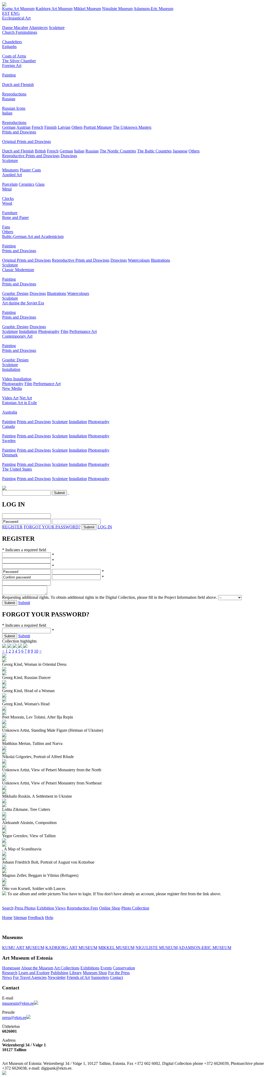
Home (7, 917)
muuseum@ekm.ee (18, 1003)
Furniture (9, 212)
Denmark (10, 455)
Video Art (10, 398)
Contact (116, 977)
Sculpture (57, 27)
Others (77, 127)
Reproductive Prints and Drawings (31, 156)
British (40, 151)
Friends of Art (78, 977)
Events (106, 968)
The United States (17, 469)
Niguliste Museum (117, 8)
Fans (6, 227)
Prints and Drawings (19, 132)
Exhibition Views (51, 908)
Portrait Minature (98, 127)
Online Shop (109, 908)
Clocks (8, 198)
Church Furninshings (19, 32)
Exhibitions (89, 968)
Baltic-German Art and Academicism (33, 236)
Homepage (11, 968)
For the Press (119, 972)
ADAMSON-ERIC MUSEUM (205, 947)
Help (49, 917)
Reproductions (14, 94)
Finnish (50, 127)
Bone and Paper (15, 217)
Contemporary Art (17, 336)
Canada (8, 426)
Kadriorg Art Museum (54, 8)
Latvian (64, 127)
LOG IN (105, 527)
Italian (7, 113)
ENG (15, 13)
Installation (28, 331)
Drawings (69, 156)
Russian (8, 99)
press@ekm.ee (14, 1017)
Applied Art (12, 175)
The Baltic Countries (154, 151)
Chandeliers (12, 42)
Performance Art (83, 331)
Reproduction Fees (82, 908)
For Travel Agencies (30, 977)
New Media (12, 388)
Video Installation (16, 379)
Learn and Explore (34, 972)
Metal (7, 189)
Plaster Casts (30, 170)
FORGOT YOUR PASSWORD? (52, 527)
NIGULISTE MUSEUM (157, 947)
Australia (9, 412)
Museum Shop (95, 972)
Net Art (26, 398)
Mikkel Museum (87, 8)
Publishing (59, 972)
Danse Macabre (15, 27)
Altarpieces (38, 27)
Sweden (9, 440)
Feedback (36, 917)
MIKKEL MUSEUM (116, 947)
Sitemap (20, 917)
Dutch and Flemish (18, 84)
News (7, 977)
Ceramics (26, 184)
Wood (7, 203)
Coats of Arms (14, 56)
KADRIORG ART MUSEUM (71, 947)
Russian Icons (13, 108)
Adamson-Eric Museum (153, 8)
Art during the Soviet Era (23, 303)
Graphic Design (15, 293)
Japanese (180, 151)
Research (9, 972)
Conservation (124, 968)
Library (75, 972)
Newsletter (57, 977)
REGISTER (12, 527)
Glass (40, 184)
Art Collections (66, 968)
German (9, 127)
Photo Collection (135, 908)
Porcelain (10, 184)
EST (6, 13)
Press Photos (25, 908)
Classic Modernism (18, 269)
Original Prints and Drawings (26, 141)
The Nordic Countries (118, 151)
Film (64, 331)
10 (36, 651)
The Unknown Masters (132, 127)
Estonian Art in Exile (19, 402)
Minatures (10, 170)
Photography (49, 331)
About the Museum (37, 968)
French (37, 127)
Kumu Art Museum (18, 8)
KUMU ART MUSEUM (23, 947)
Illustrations (160, 260)
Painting (9, 75)
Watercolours (139, 260)
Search (7, 908)
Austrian (23, 127)
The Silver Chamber (19, 61)
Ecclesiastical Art (16, 18)
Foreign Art (11, 65)
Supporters (100, 977)
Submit (24, 602)
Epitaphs (9, 46)
